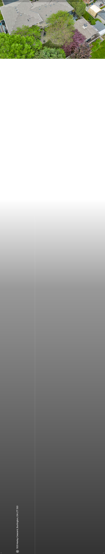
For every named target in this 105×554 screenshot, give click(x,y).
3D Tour (96, 1)
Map (98, 1)
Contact (102, 1)
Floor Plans (91, 1)
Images (85, 1)
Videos (88, 1)
